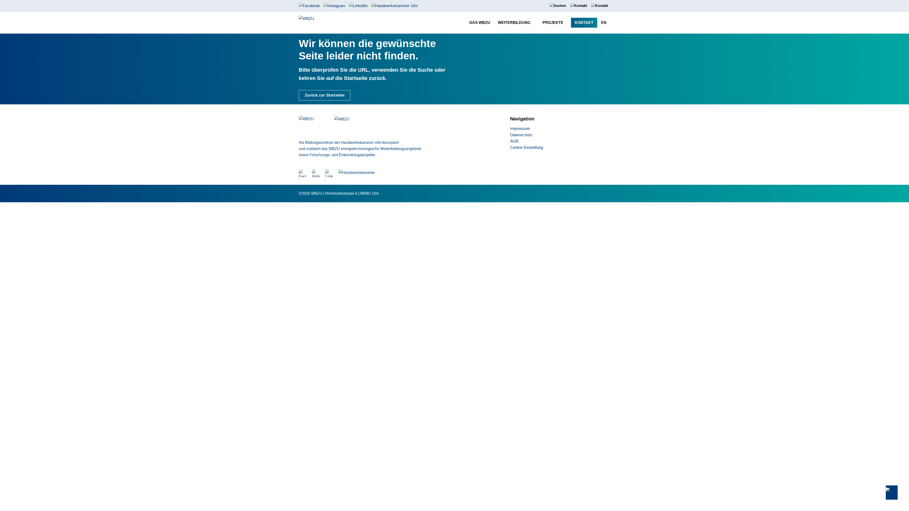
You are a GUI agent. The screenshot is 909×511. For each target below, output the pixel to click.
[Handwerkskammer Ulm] (394, 5)
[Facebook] (309, 5)
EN (603, 23)
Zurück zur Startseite (324, 95)
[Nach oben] (892, 493)
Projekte (553, 23)
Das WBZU (479, 23)
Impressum (520, 128)
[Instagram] (334, 5)
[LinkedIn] (358, 5)
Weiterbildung (514, 23)
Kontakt (584, 23)
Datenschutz (521, 135)
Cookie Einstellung (526, 147)
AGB (514, 141)
